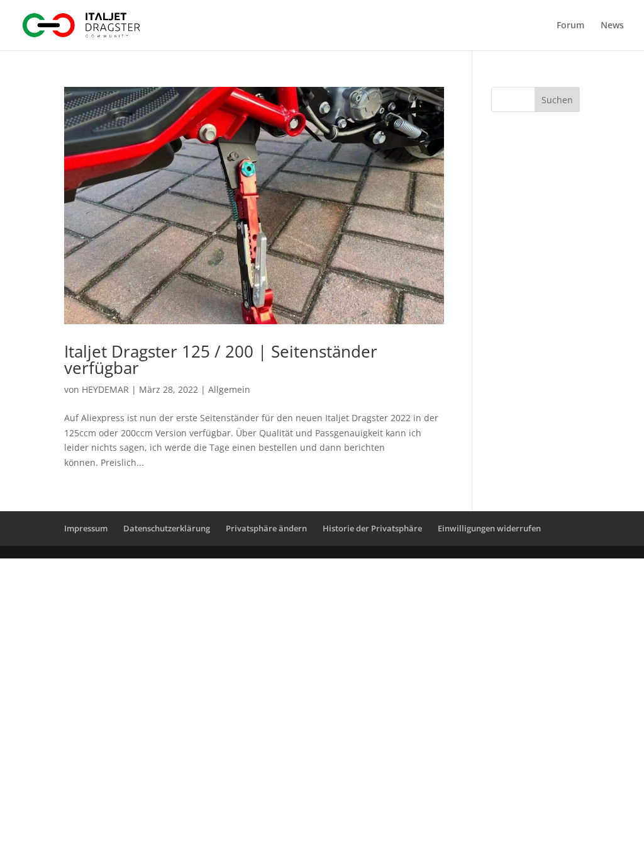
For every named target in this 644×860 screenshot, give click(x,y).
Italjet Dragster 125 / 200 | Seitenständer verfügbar (220, 359)
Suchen (557, 100)
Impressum (86, 528)
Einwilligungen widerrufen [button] (489, 528)
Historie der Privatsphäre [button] (372, 528)
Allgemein (229, 389)
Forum (570, 26)
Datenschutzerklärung (166, 528)
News (612, 26)
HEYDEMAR (105, 389)
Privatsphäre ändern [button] (266, 528)
